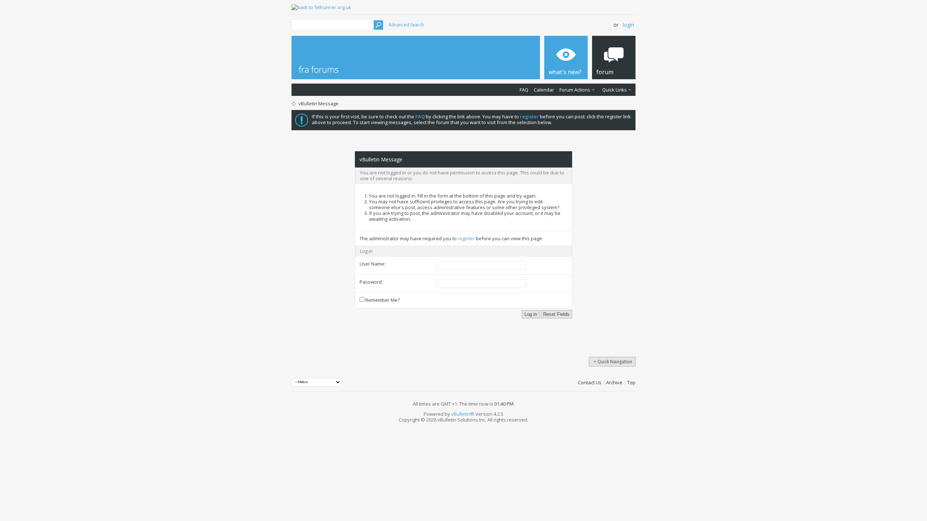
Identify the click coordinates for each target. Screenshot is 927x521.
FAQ (524, 89)
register (466, 238)
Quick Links (614, 89)
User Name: (372, 264)
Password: (371, 282)
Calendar (544, 89)
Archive (614, 382)
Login (628, 24)
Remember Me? (382, 300)
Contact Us (589, 382)
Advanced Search (406, 25)
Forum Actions (574, 89)
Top (631, 382)
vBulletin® (462, 414)
